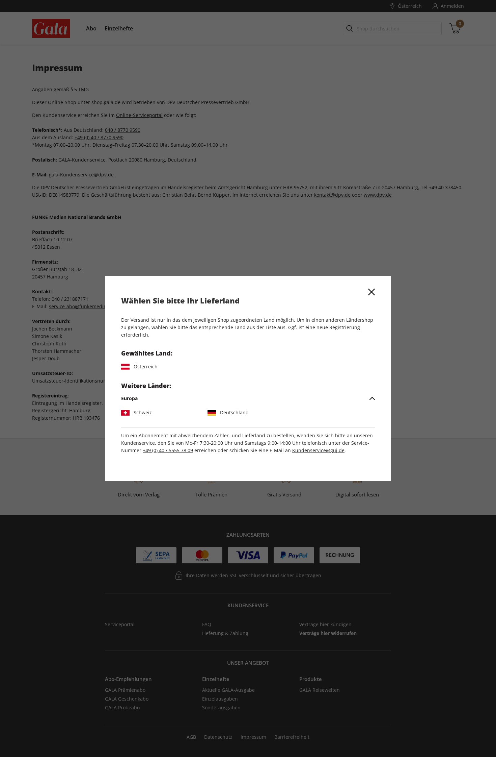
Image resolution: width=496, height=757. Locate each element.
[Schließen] (371, 292)
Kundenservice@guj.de (318, 450)
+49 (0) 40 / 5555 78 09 (168, 450)
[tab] (248, 398)
